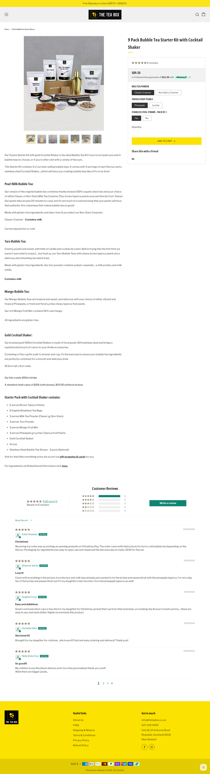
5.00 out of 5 (50, 501)
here (64, 466)
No (147, 118)
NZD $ (74, 764)
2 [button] (103, 683)
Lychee (155, 105)
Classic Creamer (143, 92)
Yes (136, 118)
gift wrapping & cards (72, 456)
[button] (139, 62)
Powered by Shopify (95, 770)
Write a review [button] (168, 503)
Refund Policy (81, 745)
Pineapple (140, 105)
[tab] (30, 139)
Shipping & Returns (84, 730)
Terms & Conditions (84, 735)
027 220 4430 (150, 725)
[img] (22, 529)
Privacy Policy (81, 740)
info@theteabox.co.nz (154, 720)
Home (7, 29)
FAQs (76, 725)
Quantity (136, 127)
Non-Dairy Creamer (168, 92)
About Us (78, 720)
